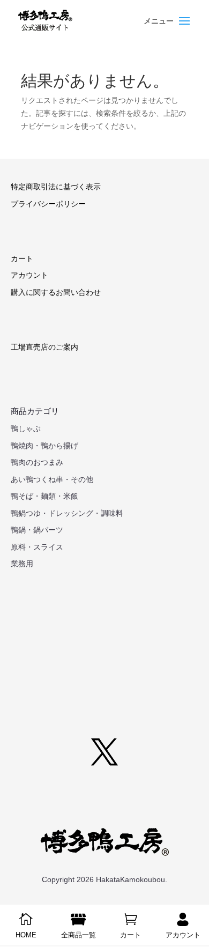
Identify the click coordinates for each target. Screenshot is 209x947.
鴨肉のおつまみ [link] (37, 462)
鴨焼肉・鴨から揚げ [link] (44, 445)
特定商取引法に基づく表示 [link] (56, 186)
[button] (168, 28)
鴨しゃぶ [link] (26, 428)
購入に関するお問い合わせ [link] (56, 292)
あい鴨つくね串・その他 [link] (52, 479)
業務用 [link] (22, 563)
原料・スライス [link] (37, 547)
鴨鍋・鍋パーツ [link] (37, 530)
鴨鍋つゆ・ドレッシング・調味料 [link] (67, 513)
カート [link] (22, 258)
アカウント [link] (29, 275)
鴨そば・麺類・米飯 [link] (44, 496)
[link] (45, 21)
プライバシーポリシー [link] (48, 203)
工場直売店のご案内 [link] (44, 347)
